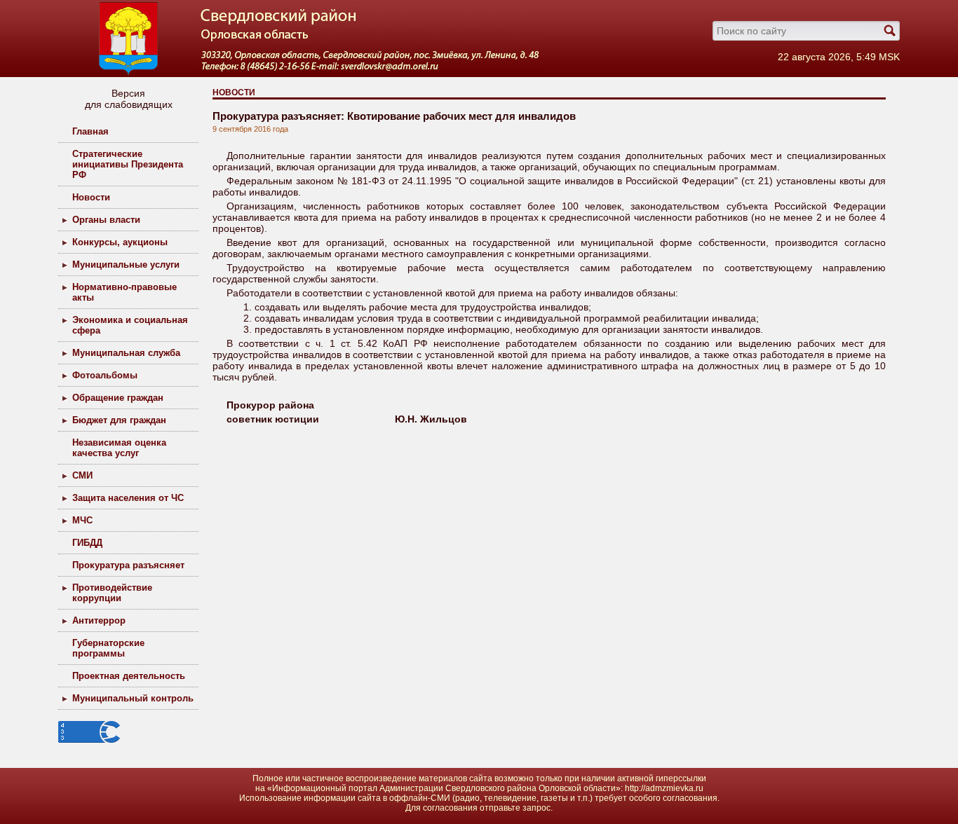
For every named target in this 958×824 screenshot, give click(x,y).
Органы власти (106, 219)
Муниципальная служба (126, 353)
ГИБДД (87, 542)
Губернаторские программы (108, 648)
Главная (90, 131)
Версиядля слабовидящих (129, 99)
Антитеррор (99, 620)
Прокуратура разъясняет (128, 565)
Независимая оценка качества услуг (119, 447)
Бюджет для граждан (119, 420)
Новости (91, 197)
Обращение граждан (117, 397)
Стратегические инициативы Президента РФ (127, 164)
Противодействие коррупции (112, 592)
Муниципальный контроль (133, 698)
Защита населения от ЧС (128, 498)
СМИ (82, 475)
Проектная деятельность (128, 676)
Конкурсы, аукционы (120, 242)
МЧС (82, 520)
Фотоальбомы (104, 375)
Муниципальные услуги (126, 264)
